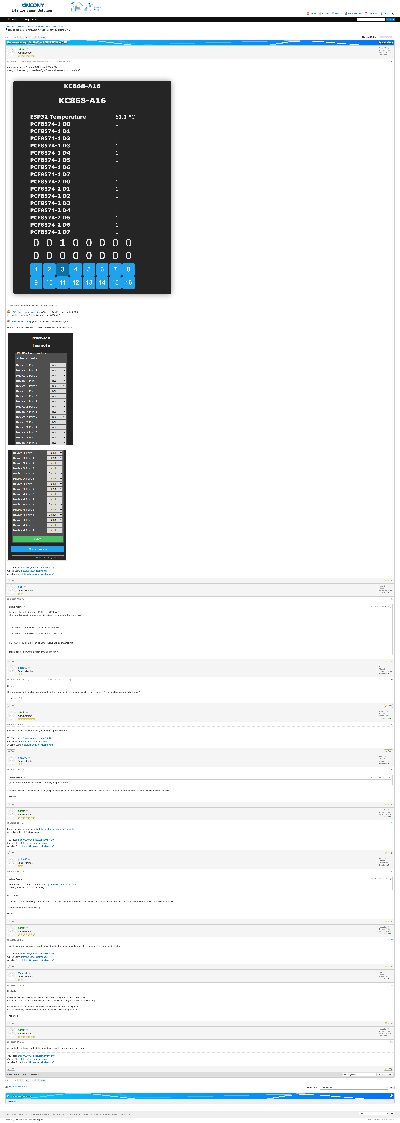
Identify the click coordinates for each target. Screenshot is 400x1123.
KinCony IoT (38, 1120)
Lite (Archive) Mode (90, 1114)
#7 (392, 871)
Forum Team (11, 1114)
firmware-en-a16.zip (22, 321)
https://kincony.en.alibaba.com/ (38, 574)
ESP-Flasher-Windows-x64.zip (27, 312)
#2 (392, 599)
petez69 (22, 668)
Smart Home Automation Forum (18, 27)
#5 (392, 770)
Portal (325, 13)
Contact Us (22, 1114)
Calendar (373, 13)
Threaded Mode (386, 42)
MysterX (23, 973)
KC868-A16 (55, 27)
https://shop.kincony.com (34, 570)
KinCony (18, 1120)
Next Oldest (15, 1074)
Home (313, 13)
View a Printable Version (18, 1087)
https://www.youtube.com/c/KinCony (36, 567)
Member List (355, 13)
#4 (392, 724)
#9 (392, 985)
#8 (392, 940)
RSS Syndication (126, 1114)
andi (20, 587)
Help (385, 13)
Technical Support (41, 27)
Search (338, 13)
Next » (42, 37)
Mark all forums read (108, 1114)
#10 (391, 1042)
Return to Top (74, 1114)
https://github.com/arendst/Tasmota (56, 829)
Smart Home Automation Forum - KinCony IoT (48, 1114)
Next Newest (30, 1074)
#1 (392, 61)
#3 (392, 680)
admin (66, 61)
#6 (392, 823)
